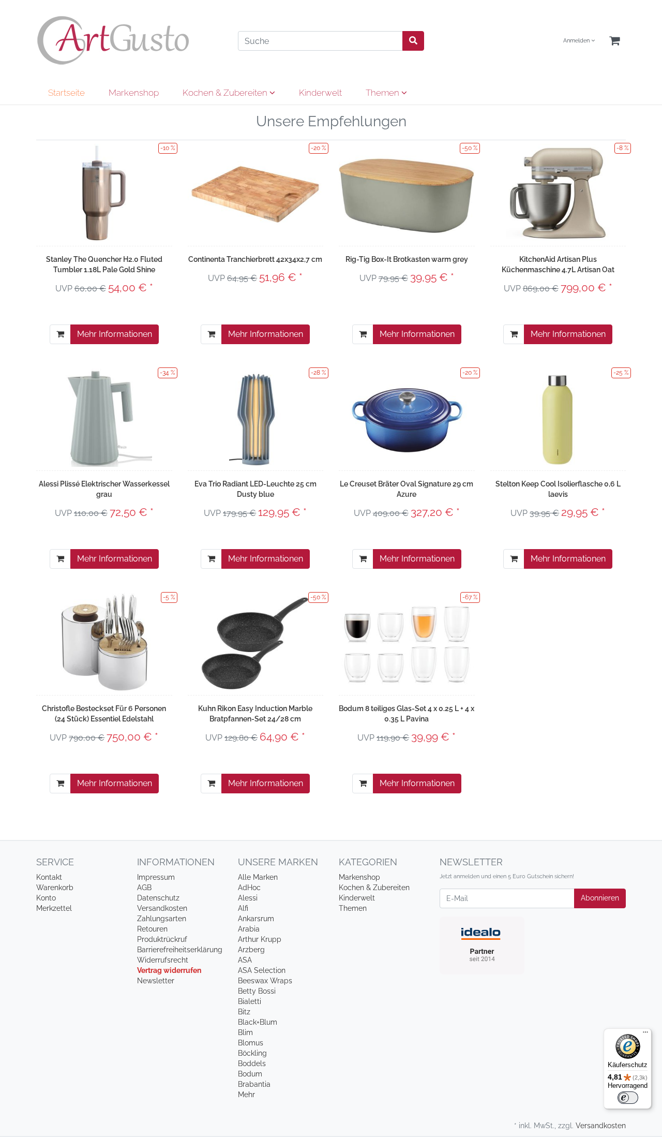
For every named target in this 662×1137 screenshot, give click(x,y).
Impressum (156, 877)
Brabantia (254, 1084)
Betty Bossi (257, 991)
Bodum (250, 1074)
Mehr (246, 1094)
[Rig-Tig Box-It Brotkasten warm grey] (407, 192)
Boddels (252, 1063)
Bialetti (249, 1001)
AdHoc (249, 887)
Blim (245, 1032)
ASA (245, 960)
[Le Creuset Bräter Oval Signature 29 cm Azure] (407, 417)
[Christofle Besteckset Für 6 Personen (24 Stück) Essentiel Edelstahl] (104, 642)
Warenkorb (54, 887)
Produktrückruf (162, 939)
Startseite (66, 92)
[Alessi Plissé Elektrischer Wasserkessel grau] (104, 417)
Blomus (250, 1043)
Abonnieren (600, 898)
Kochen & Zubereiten (226, 92)
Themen (383, 92)
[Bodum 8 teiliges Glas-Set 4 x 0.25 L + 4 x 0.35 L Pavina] (407, 642)
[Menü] (645, 1034)
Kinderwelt (320, 92)
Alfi (243, 908)
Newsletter (155, 981)
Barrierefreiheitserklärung (179, 950)
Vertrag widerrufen (169, 970)
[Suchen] (413, 41)
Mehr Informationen (114, 334)
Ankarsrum (256, 918)
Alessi (248, 898)
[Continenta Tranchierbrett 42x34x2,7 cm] (256, 193)
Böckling (252, 1053)
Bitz (244, 1012)
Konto (46, 898)
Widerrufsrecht (162, 960)
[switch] (628, 1097)
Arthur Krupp (259, 939)
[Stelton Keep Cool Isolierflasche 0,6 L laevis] (558, 417)
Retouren (152, 929)
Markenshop (134, 92)
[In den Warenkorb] (60, 334)
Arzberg (251, 950)
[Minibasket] (614, 41)
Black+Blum (257, 1022)
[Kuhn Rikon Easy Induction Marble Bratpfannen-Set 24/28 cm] (255, 642)
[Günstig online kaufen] (129, 40)
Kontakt (49, 877)
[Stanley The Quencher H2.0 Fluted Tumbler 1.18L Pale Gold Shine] (104, 193)
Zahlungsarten (161, 918)
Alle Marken (258, 877)
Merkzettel (54, 908)
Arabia (249, 929)
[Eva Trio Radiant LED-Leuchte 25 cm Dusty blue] (255, 417)
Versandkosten (162, 908)
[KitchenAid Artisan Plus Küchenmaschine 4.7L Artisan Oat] (558, 193)
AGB (144, 887)
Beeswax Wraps (265, 981)
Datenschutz (158, 898)
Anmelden (577, 40)
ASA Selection (261, 970)
